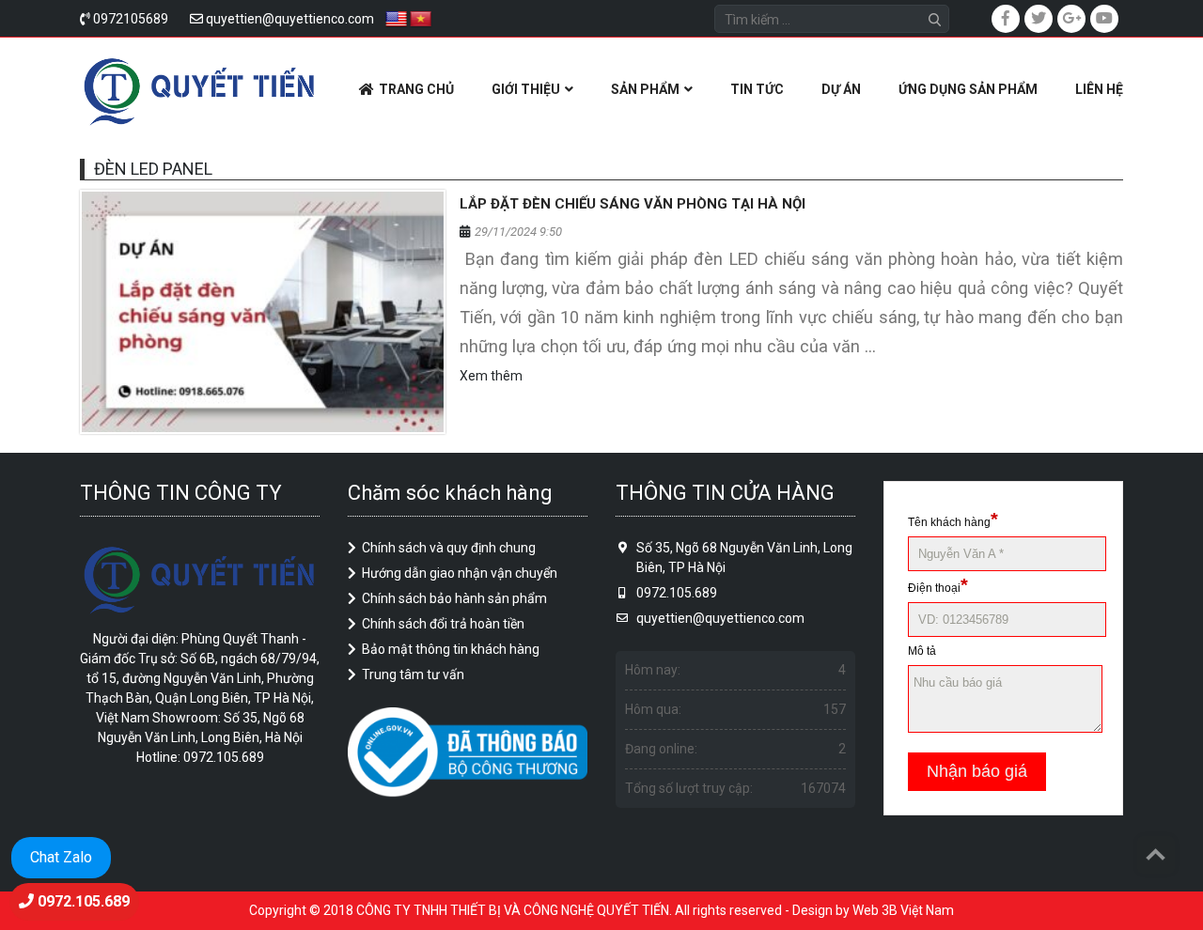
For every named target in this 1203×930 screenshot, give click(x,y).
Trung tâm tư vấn (413, 674)
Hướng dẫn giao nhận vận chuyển (459, 573)
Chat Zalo (61, 857)
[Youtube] (1104, 19)
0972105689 (130, 18)
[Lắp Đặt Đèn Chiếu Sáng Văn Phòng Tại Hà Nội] (263, 312)
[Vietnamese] (421, 19)
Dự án (841, 89)
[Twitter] (1038, 19)
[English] (396, 19)
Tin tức (757, 89)
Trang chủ (416, 89)
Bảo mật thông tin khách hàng (450, 649)
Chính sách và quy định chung (449, 547)
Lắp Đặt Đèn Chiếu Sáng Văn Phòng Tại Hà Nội (632, 203)
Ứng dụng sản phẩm (968, 89)
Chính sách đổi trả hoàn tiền (443, 623)
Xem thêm (491, 375)
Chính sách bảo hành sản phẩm (454, 598)
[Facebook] (1006, 19)
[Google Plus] (1071, 19)
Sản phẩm (645, 89)
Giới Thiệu (526, 89)
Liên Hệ (1099, 89)
